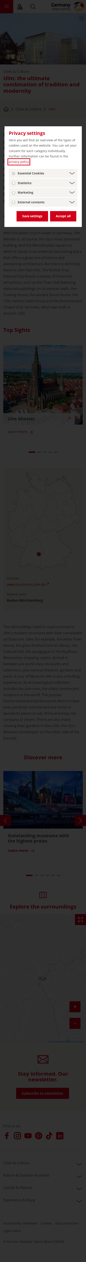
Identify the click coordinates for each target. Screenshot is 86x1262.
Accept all (63, 216)
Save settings (32, 216)
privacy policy (19, 162)
